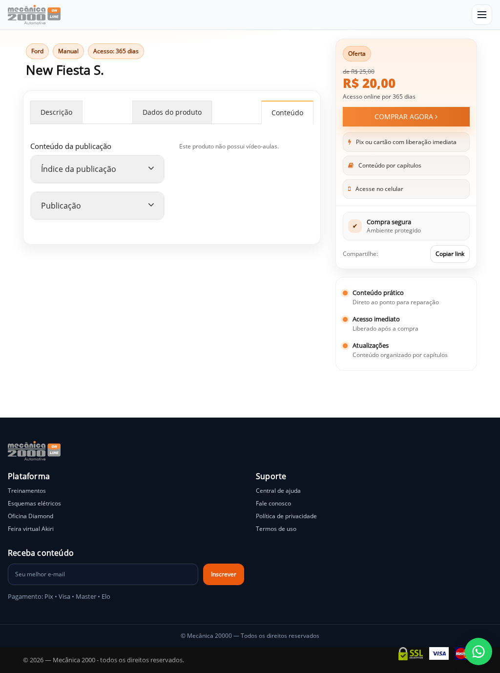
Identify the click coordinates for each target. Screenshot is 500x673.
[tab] (97, 169)
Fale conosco (273, 503)
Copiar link (450, 254)
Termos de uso (276, 529)
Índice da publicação (78, 169)
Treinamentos (27, 490)
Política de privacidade (286, 516)
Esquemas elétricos (34, 503)
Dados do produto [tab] (172, 112)
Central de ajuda (278, 490)
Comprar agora (405, 116)
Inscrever (223, 574)
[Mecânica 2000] (34, 14)
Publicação (61, 205)
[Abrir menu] (482, 14)
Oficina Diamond (30, 516)
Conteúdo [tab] (287, 112)
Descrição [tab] (56, 112)
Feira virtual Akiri (31, 529)
